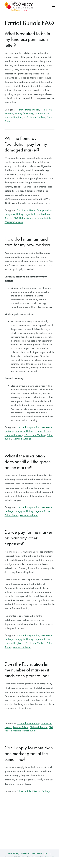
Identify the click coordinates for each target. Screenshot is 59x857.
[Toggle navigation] (53, 5)
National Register (13, 117)
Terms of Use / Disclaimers (18, 853)
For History (22, 210)
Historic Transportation (28, 109)
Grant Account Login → (40, 853)
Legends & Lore (42, 113)
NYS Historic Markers (34, 117)
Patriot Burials (44, 218)
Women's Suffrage (14, 221)
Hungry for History (24, 113)
